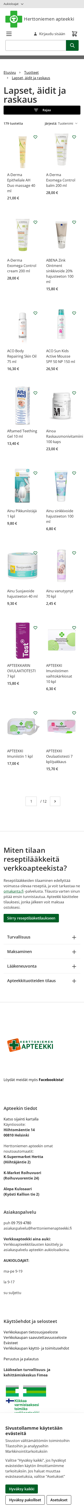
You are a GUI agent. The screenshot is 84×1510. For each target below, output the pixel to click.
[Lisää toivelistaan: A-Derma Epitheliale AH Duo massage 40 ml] (35, 136)
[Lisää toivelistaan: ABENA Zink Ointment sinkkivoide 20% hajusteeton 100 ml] (74, 222)
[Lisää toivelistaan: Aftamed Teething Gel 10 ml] (35, 392)
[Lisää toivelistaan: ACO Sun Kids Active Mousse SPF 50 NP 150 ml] (74, 313)
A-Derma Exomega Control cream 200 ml (21, 265)
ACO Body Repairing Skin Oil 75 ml (22, 356)
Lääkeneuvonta (22, 966)
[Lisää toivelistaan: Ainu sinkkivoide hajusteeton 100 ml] (74, 473)
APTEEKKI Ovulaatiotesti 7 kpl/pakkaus (59, 756)
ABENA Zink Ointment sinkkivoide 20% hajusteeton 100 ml (59, 271)
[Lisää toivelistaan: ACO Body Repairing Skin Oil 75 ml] (35, 313)
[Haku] (72, 45)
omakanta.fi (14, 891)
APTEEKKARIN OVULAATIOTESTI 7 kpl (21, 671)
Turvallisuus (18, 937)
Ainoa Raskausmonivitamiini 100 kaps (64, 436)
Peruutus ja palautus (21, 1358)
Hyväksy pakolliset (25, 1499)
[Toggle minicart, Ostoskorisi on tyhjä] (75, 34)
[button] (42, 110)
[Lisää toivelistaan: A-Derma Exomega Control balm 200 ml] (74, 136)
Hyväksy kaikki (21, 1489)
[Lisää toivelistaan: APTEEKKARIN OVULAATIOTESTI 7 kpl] (35, 627)
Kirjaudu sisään (52, 33)
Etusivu (10, 72)
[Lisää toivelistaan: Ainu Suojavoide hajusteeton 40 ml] (35, 552)
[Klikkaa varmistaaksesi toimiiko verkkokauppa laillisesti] (42, 1401)
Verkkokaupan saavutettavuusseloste (35, 1337)
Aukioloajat (11, 4)
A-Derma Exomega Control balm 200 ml (60, 180)
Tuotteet (31, 72)
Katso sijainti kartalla (21, 1119)
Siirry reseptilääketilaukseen (31, 918)
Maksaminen (19, 951)
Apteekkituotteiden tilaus (31, 980)
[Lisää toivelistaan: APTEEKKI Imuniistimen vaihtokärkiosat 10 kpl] (74, 627)
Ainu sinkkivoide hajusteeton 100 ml (59, 516)
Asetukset (58, 1499)
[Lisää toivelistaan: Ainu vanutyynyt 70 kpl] (74, 552)
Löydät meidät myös (34, 1079)
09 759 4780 (21, 1222)
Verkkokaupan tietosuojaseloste (31, 1332)
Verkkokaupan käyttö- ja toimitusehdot (36, 1348)
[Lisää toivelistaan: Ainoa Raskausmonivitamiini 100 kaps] (74, 392)
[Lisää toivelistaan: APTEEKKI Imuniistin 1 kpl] (35, 712)
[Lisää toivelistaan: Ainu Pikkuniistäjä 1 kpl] (35, 473)
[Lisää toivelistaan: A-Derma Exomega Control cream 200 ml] (35, 222)
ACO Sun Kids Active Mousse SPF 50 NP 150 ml (60, 356)
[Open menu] (9, 33)
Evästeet (11, 1342)
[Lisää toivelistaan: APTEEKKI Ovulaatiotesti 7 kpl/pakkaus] (74, 712)
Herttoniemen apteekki (49, 19)
